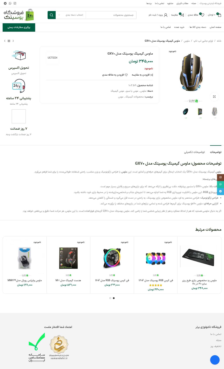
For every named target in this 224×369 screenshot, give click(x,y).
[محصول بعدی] (5, 41)
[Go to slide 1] (114, 298)
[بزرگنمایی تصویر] (214, 96)
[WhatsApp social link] (10, 3)
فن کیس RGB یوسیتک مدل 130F (156, 280)
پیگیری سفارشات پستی (19, 27)
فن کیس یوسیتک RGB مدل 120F (112, 280)
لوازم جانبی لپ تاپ (203, 41)
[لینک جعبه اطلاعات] (18, 61)
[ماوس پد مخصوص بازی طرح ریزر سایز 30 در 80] (199, 258)
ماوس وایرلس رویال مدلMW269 (25, 280)
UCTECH (52, 58)
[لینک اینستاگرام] (15, 3)
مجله (218, 340)
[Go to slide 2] (110, 298)
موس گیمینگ (117, 91)
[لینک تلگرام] (5, 3)
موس (120, 97)
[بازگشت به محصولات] (9, 41)
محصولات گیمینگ (134, 97)
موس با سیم (132, 91)
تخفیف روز (216, 346)
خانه (219, 41)
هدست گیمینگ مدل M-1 (68, 280)
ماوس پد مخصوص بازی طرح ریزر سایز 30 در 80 (199, 282)
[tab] (215, 150)
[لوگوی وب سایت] (19, 15)
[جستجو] (52, 15)
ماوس (187, 41)
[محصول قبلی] (13, 41)
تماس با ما (215, 334)
